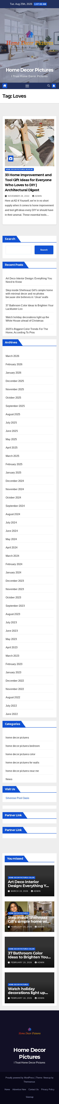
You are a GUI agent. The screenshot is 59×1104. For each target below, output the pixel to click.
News (9, 779)
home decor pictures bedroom (23, 746)
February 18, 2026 (22, 998)
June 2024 (12, 531)
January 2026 (13, 372)
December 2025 (15, 381)
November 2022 (15, 689)
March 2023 (12, 655)
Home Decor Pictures (29, 70)
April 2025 (11, 447)
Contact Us (33, 1089)
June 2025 (12, 431)
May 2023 (11, 639)
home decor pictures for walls (22, 762)
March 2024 (12, 556)
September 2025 (15, 406)
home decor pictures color (20, 754)
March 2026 (12, 356)
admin (38, 196)
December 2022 (15, 680)
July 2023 (11, 622)
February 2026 (14, 364)
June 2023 (12, 630)
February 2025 (14, 464)
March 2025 (12, 456)
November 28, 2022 (19, 196)
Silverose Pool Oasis (17, 798)
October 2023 (13, 597)
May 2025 (11, 439)
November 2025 (15, 389)
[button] (48, 85)
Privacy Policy (47, 1089)
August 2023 (13, 614)
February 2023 (14, 664)
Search (10, 239)
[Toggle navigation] (27, 86)
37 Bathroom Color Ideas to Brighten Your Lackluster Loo (28, 957)
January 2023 (13, 672)
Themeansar (29, 1082)
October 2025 (13, 397)
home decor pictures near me (19, 169)
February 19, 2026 (22, 962)
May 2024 (11, 539)
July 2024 (11, 522)
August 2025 (13, 414)
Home (7, 1089)
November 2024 (15, 489)
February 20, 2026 (22, 927)
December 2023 (15, 580)
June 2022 (12, 714)
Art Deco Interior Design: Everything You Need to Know (29, 886)
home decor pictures (17, 737)
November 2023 (15, 589)
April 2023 (11, 647)
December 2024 (15, 481)
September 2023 (15, 605)
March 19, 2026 (20, 891)
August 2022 (13, 697)
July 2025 (11, 422)
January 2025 (13, 472)
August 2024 (13, 514)
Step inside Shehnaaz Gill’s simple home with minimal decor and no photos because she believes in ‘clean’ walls (29, 293)
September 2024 (15, 506)
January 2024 (13, 572)
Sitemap (29, 1097)
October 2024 (13, 497)
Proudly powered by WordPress (20, 1078)
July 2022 (11, 705)
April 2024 (11, 547)
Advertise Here (19, 1089)
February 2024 (14, 564)
